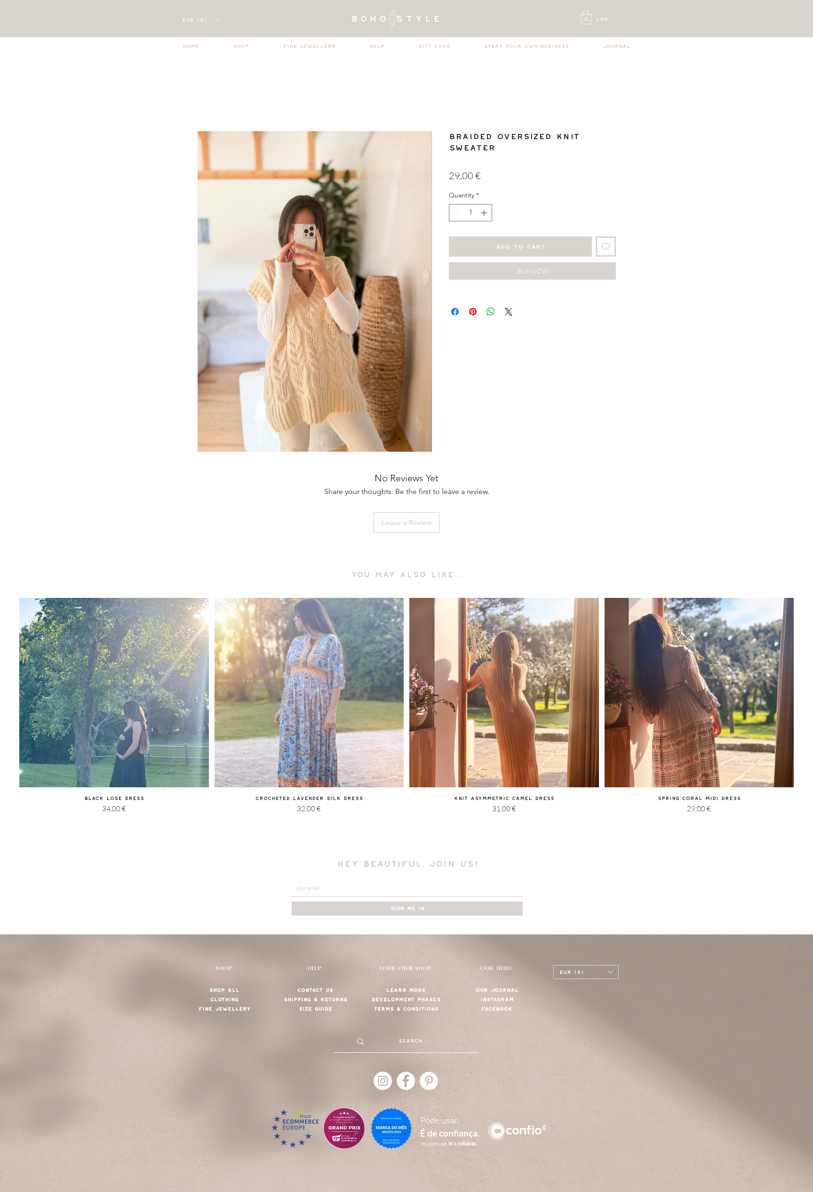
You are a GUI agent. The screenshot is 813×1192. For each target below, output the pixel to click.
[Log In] (574, 19)
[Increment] (485, 212)
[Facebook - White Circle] (406, 1081)
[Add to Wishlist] (606, 246)
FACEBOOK (496, 1009)
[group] (406, 717)
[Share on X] (508, 311)
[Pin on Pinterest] (472, 311)
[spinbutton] (470, 212)
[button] (586, 17)
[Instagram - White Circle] (383, 1081)
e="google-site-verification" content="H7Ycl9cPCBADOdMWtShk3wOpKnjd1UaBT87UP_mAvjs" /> (489, 9)
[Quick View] (114, 692)
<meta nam (414, 9)
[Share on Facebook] (455, 311)
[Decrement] (456, 212)
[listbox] (201, 20)
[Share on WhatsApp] (490, 311)
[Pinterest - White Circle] (429, 1081)
